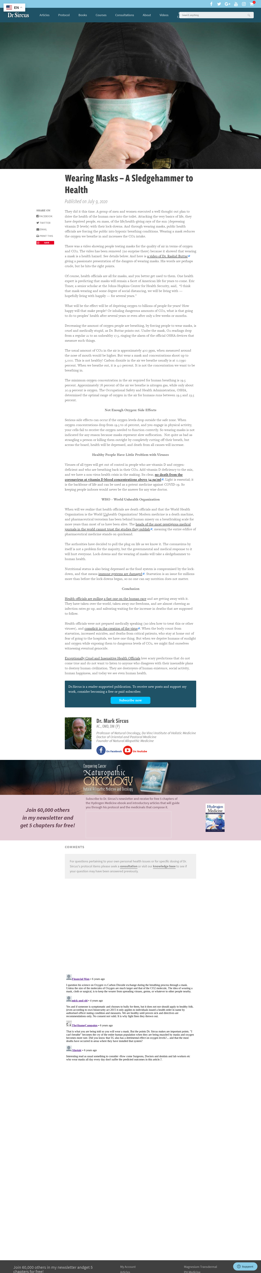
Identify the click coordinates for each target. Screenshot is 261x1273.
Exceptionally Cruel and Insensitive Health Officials (102, 658)
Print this (46, 235)
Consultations (124, 15)
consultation (128, 866)
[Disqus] (130, 926)
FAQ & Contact (182, 15)
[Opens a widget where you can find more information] (245, 1266)
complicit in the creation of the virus (111, 628)
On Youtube (139, 751)
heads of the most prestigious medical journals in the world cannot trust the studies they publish (128, 527)
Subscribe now (130, 700)
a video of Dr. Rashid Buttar (167, 256)
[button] (248, 15)
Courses (101, 15)
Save (46, 242)
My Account (128, 1266)
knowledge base (164, 866)
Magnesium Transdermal (200, 1266)
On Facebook (114, 751)
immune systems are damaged (120, 573)
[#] (18, 15)
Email (43, 229)
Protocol (64, 15)
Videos (164, 15)
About (147, 15)
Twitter (44, 222)
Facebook (45, 216)
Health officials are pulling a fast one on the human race (105, 598)
